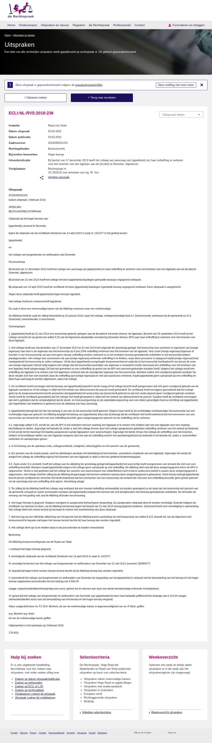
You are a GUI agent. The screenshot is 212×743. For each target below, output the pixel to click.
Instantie (14, 125)
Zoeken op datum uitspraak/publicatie (37, 679)
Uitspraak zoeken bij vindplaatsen (35, 697)
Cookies (42, 733)
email (160, 733)
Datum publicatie (19, 137)
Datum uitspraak (19, 131)
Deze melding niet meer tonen (176, 84)
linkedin (196, 733)
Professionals (122, 25)
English (14, 733)
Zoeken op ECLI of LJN (29, 686)
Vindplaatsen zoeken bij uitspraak (35, 693)
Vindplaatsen (17, 168)
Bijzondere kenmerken (23, 154)
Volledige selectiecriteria (96, 712)
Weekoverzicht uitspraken (166, 712)
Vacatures (82, 733)
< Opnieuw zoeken (35, 97)
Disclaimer (102, 733)
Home (11, 25)
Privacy (33, 733)
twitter (179, 733)
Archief (92, 733)
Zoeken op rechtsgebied (29, 690)
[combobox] (181, 114)
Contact (140, 25)
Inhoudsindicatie (19, 160)
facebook (185, 733)
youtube (201, 733)
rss (155, 733)
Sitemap (24, 733)
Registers (79, 25)
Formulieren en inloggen (188, 25)
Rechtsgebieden (19, 148)
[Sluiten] (202, 85)
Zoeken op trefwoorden (28, 682)
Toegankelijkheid (56, 733)
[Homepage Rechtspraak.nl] (19, 9)
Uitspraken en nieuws (55, 25)
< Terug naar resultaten (102, 97)
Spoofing (70, 733)
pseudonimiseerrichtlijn (88, 84)
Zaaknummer (17, 142)
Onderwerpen (28, 25)
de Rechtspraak (99, 25)
